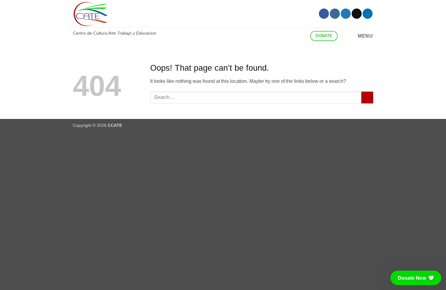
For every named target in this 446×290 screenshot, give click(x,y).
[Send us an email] (357, 13)
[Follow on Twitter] (346, 13)
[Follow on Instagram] (335, 13)
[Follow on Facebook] (324, 13)
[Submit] (367, 97)
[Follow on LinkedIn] (368, 13)
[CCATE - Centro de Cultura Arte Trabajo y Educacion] (179, 13)
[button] (360, 35)
